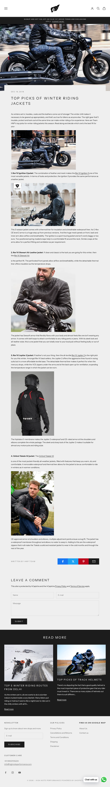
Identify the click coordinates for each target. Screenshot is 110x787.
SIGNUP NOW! (58, 21)
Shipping (54, 742)
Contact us (83, 733)
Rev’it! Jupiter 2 (78, 355)
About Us (83, 728)
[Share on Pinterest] (83, 561)
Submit (19, 621)
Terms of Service (77, 586)
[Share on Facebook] (63, 561)
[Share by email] (94, 561)
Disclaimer (54, 746)
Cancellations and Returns (61, 733)
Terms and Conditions (59, 737)
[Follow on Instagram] (12, 772)
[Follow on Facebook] (5, 772)
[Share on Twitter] (73, 561)
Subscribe (14, 744)
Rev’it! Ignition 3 (82, 173)
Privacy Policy (60, 586)
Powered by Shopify (72, 780)
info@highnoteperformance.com (18, 764)
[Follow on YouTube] (19, 772)
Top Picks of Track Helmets (79, 679)
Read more (9, 709)
